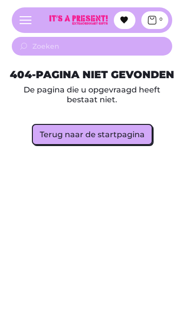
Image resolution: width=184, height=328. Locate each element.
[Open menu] (25, 20)
